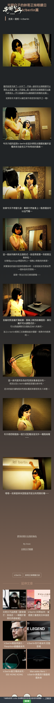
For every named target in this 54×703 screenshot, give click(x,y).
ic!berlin (17, 575)
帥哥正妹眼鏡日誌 (32, 575)
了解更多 (48, 698)
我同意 (27, 701)
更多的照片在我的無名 (27, 536)
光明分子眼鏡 (27, 549)
